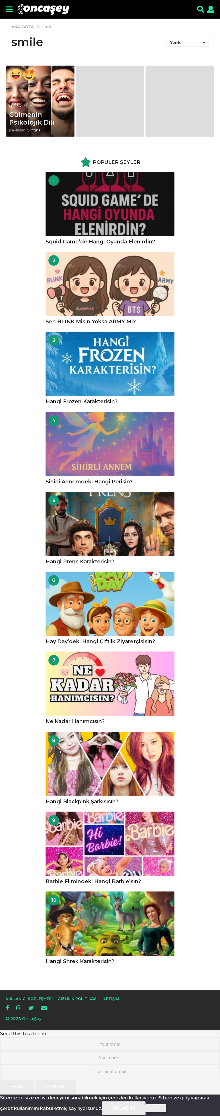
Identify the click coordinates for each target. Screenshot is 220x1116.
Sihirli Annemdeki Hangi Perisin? (89, 482)
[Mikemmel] (29, 74)
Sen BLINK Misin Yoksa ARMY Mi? (91, 321)
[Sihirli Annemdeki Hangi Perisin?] (110, 444)
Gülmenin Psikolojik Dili (32, 118)
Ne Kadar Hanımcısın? (75, 721)
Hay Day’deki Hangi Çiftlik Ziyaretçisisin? (100, 641)
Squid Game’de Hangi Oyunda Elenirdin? (100, 242)
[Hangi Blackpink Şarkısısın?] (110, 764)
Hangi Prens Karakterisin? (80, 561)
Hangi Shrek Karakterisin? (80, 961)
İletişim (111, 998)
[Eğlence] (15, 74)
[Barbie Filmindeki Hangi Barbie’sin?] (110, 844)
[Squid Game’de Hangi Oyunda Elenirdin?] (110, 204)
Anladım (123, 1108)
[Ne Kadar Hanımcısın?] (110, 684)
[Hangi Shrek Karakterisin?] (110, 923)
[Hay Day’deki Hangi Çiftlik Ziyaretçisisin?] (110, 604)
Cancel (56, 1086)
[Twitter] (31, 1008)
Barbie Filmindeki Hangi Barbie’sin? (93, 881)
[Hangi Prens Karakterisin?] (110, 524)
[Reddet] (156, 1108)
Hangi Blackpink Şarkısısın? (82, 801)
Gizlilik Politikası (78, 998)
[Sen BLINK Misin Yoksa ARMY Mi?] (110, 284)
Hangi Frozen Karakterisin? (81, 401)
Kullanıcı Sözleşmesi (29, 998)
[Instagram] (18, 1008)
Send (17, 1086)
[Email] (44, 1008)
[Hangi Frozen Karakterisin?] (110, 364)
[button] (9, 9)
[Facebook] (7, 1008)
